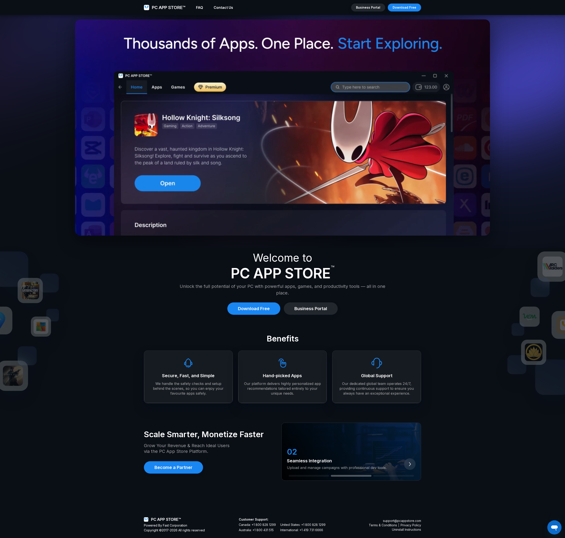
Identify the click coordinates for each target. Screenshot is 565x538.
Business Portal (368, 7)
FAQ (199, 7)
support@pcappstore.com (402, 521)
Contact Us (223, 7)
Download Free (404, 7)
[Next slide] (410, 464)
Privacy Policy (411, 525)
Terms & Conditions (383, 525)
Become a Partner (173, 467)
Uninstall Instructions (406, 529)
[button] (309, 476)
